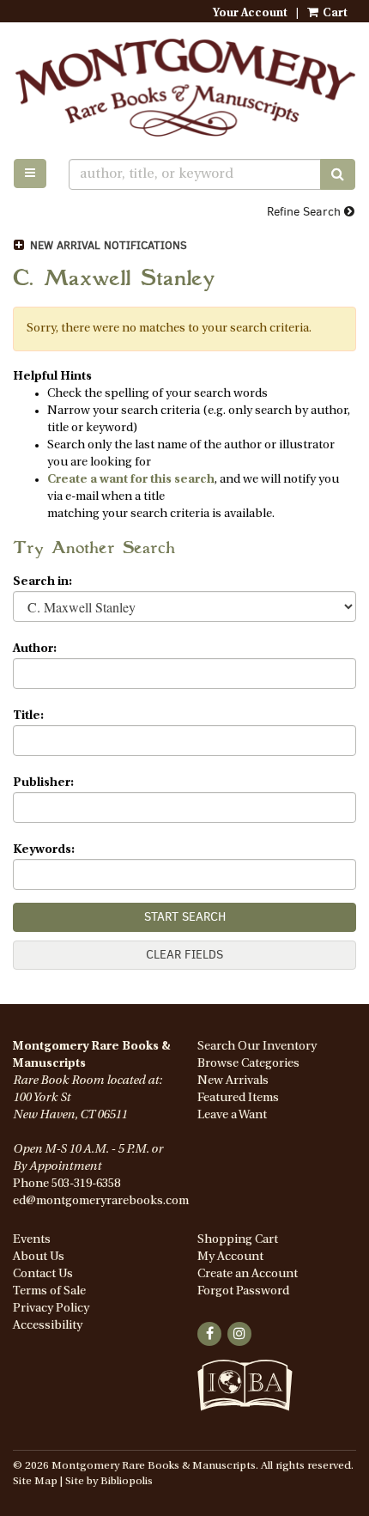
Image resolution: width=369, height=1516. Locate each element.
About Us (38, 1257)
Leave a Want (232, 1115)
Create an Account (247, 1274)
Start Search (185, 917)
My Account (230, 1257)
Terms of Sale (49, 1291)
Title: (28, 715)
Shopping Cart (237, 1239)
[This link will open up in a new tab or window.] (245, 1395)
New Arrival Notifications (107, 245)
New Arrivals (233, 1081)
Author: (35, 648)
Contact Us (43, 1274)
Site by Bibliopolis (109, 1481)
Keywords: (44, 849)
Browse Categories (248, 1063)
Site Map (35, 1481)
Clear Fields (184, 955)
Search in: (42, 581)
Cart (334, 13)
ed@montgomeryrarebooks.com (101, 1201)
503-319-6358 (85, 1184)
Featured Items (238, 1098)
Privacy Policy (51, 1308)
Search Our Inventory (257, 1046)
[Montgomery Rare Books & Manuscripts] (184, 87)
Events (32, 1239)
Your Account (250, 13)
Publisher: (43, 782)
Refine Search (305, 212)
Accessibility (47, 1325)
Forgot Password (243, 1291)
